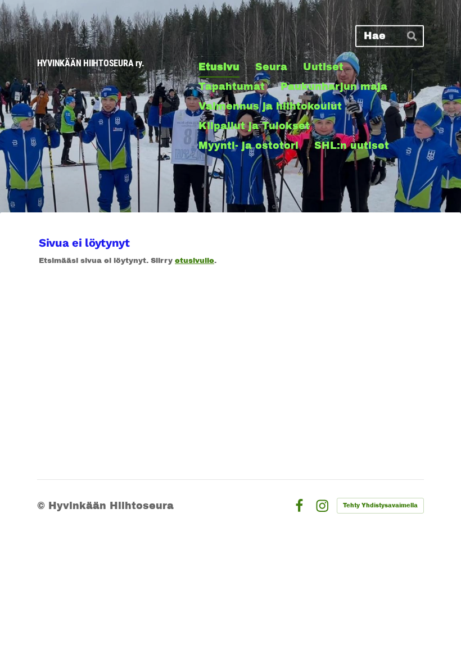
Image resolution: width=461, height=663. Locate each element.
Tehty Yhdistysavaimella (380, 505)
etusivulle (194, 261)
